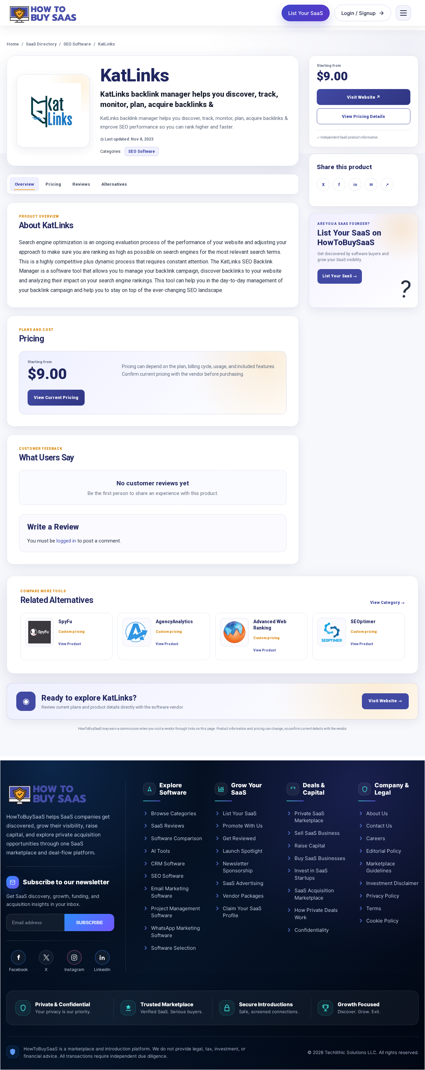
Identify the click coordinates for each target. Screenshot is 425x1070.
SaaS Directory (41, 44)
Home (13, 44)
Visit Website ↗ (363, 97)
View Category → (387, 602)
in (355, 184)
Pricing (53, 184)
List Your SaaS (305, 13)
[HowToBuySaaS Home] (44, 13)
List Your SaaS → (339, 276)
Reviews (81, 184)
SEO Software (77, 44)
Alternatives (114, 184)
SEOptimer (363, 621)
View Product (69, 644)
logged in (66, 541)
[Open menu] (403, 13)
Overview (24, 184)
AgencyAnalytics (174, 621)
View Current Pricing (56, 397)
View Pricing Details (363, 116)
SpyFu (65, 621)
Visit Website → (385, 700)
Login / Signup (358, 13)
